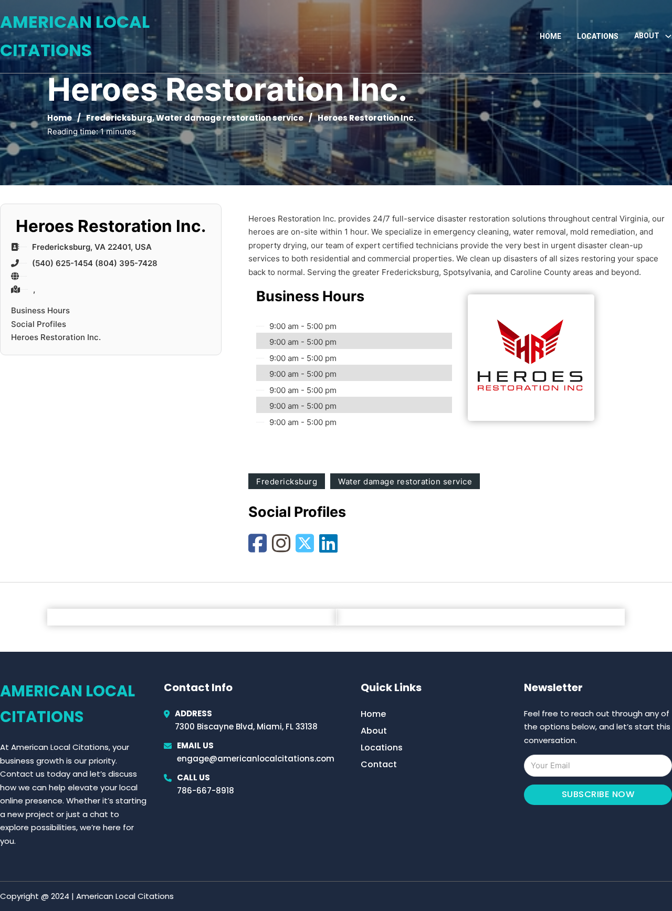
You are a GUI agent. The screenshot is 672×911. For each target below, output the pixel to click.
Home (550, 36)
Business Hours (40, 310)
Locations (597, 36)
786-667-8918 (205, 790)
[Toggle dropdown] (668, 36)
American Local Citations (75, 36)
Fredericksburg (119, 117)
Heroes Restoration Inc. (56, 337)
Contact (379, 764)
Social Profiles (38, 324)
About (374, 731)
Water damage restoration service (229, 117)
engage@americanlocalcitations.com (255, 758)
